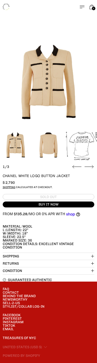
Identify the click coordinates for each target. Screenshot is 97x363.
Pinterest (12, 318)
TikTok (9, 325)
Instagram (13, 322)
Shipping (9, 187)
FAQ (6, 289)
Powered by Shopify (21, 356)
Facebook (11, 315)
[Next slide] (89, 167)
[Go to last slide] (77, 167)
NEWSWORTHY (15, 299)
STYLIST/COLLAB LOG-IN (23, 306)
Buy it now (48, 204)
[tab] (15, 145)
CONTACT (11, 292)
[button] (49, 82)
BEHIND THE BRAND (19, 296)
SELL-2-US (11, 303)
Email (8, 329)
